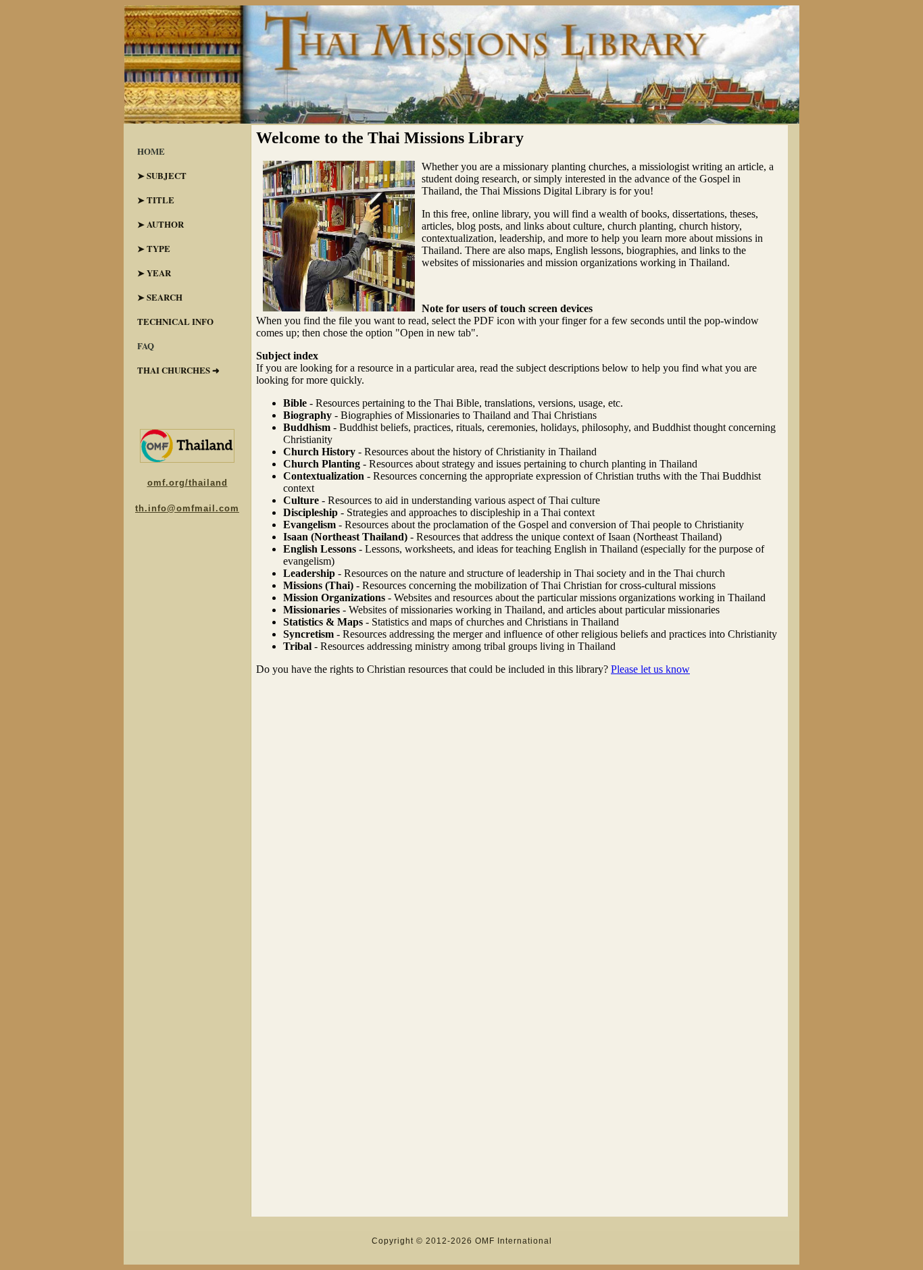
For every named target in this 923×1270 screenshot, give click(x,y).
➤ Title (155, 199)
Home (151, 151)
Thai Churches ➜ (178, 369)
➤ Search (159, 296)
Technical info (175, 321)
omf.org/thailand (187, 483)
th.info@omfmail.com (187, 508)
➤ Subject (161, 175)
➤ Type (153, 248)
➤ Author (160, 224)
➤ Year (154, 272)
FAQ (145, 345)
